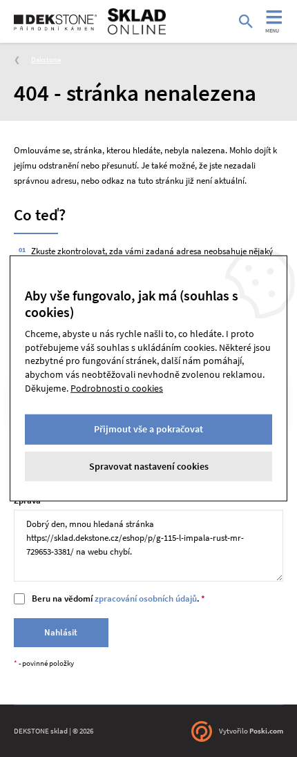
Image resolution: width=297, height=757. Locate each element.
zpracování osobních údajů (146, 598)
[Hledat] (245, 21)
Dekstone (46, 59)
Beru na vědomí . (116, 598)
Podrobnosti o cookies (116, 387)
